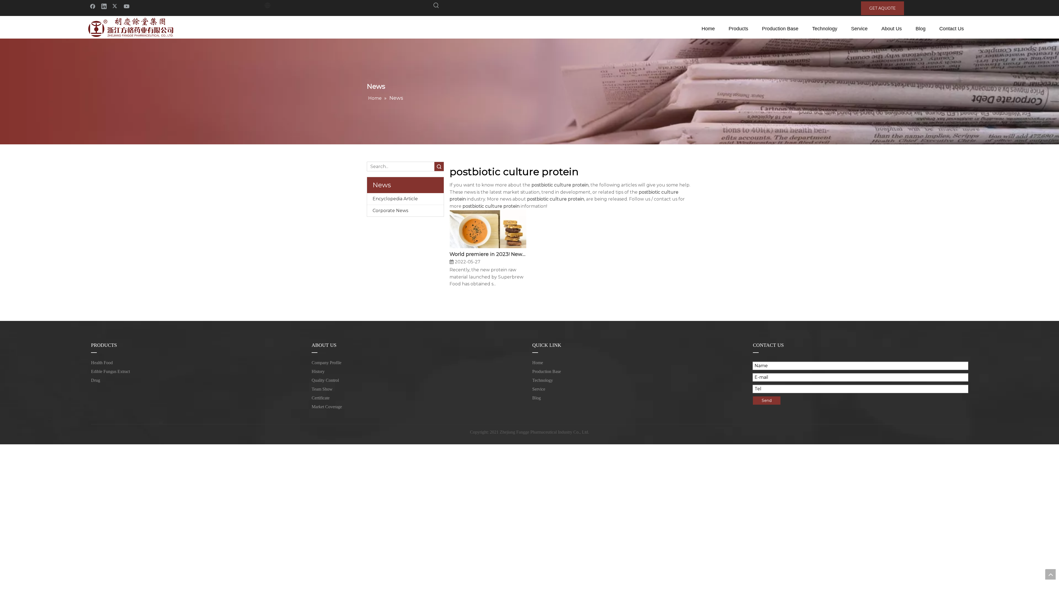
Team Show (322, 389)
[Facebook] (92, 5)
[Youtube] (126, 5)
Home (537, 362)
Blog (536, 398)
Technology (542, 380)
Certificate (321, 398)
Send (767, 400)
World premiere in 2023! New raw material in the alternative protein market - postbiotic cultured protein (488, 254)
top (1050, 574)
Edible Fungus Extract (110, 371)
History (318, 371)
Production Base (546, 371)
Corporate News (390, 210)
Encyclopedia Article (395, 198)
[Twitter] (115, 5)
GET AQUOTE (882, 8)
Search (439, 166)
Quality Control (325, 380)
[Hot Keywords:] (436, 6)
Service (538, 389)
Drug (95, 380)
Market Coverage (327, 406)
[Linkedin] (104, 5)
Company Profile (326, 362)
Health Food (102, 362)
